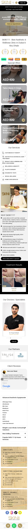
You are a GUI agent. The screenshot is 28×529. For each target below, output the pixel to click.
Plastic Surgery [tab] (10, 169)
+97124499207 (8, 504)
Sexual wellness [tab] (10, 176)
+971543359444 (9, 482)
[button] (10, 338)
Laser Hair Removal (7, 423)
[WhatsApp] (20, 525)
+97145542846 (8, 484)
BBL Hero (5, 406)
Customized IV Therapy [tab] (12, 153)
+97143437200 (8, 463)
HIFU (3, 419)
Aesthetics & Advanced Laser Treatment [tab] (13, 157)
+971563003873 (9, 506)
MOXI (4, 417)
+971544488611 (9, 461)
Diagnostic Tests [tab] (10, 173)
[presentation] (0, 284)
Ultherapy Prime (7, 402)
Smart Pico (5, 410)
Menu (21, 3)
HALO (4, 415)
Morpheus (5, 408)
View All (14, 341)
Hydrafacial (5, 421)
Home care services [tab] (11, 179)
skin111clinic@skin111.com (11, 459)
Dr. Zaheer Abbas (14, 333)
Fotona (4, 412)
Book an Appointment (14, 24)
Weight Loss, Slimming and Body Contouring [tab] (12, 162)
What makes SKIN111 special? (11, 258)
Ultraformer (5, 404)
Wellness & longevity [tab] (12, 166)
